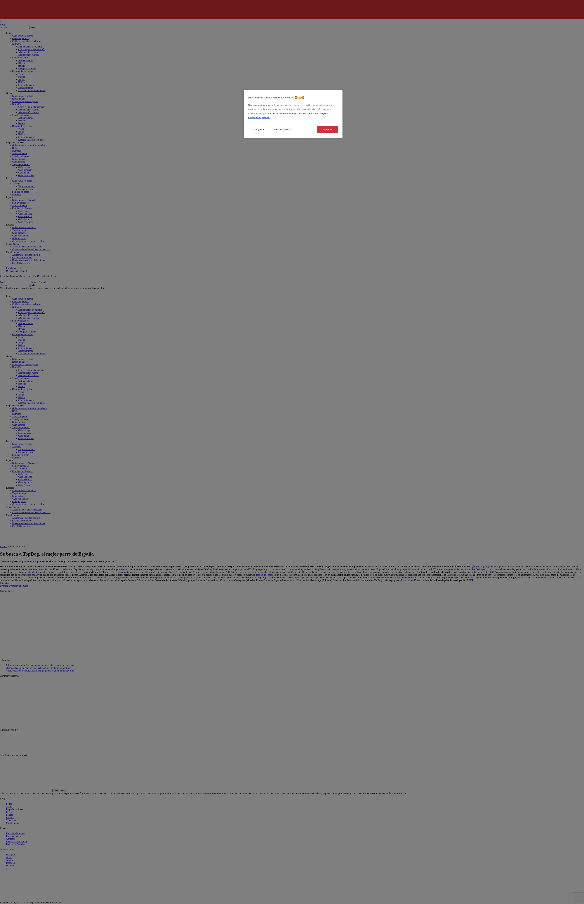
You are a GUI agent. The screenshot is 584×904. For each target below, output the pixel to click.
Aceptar (327, 129)
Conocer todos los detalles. (283, 113)
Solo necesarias (281, 129)
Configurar (258, 129)
